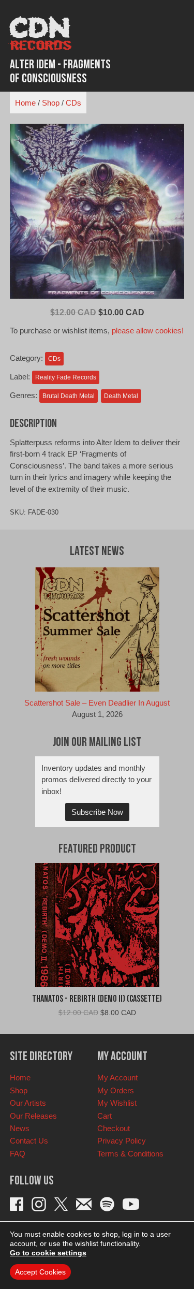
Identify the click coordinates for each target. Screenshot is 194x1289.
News (19, 1128)
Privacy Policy (121, 1140)
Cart (104, 1115)
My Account (117, 1077)
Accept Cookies (40, 1272)
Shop (50, 102)
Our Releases (33, 1115)
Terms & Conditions (130, 1153)
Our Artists (28, 1102)
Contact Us (29, 1140)
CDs (73, 102)
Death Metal (121, 396)
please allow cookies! (148, 330)
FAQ (17, 1153)
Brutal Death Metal (68, 396)
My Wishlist (117, 1102)
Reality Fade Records (65, 377)
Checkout (113, 1128)
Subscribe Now (97, 812)
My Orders (115, 1090)
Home (25, 102)
